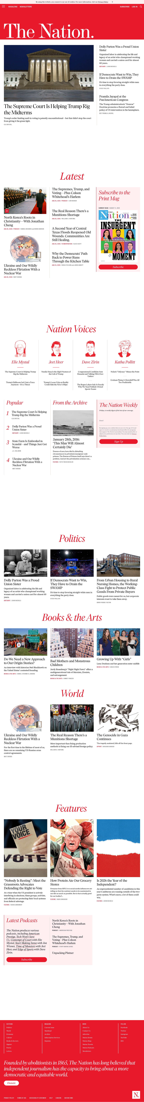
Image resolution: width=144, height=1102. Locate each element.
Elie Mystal (8, 125)
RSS (122, 1041)
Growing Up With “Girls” (114, 659)
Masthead (48, 1031)
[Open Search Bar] (141, 7)
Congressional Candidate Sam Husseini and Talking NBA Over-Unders (90, 374)
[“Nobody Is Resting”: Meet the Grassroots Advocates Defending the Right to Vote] (25, 848)
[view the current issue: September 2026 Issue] (118, 236)
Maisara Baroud (108, 747)
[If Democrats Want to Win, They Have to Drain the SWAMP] (72, 563)
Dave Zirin (90, 362)
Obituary (102, 66)
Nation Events (87, 1038)
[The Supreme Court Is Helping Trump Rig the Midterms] (49, 73)
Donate (11, 1083)
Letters (9, 1051)
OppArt (99, 747)
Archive (47, 1034)
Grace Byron (114, 667)
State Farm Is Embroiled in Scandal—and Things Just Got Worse (29, 444)
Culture (9, 1038)
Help (51, 1098)
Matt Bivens (18, 277)
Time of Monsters (25, 946)
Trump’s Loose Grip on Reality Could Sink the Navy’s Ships (56, 383)
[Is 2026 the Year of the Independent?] (118, 848)
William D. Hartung (68, 219)
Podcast (16, 229)
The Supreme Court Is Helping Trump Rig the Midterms (47, 109)
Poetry (8, 1048)
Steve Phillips (104, 88)
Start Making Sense (26, 943)
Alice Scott (77, 244)
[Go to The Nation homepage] (49, 31)
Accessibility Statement (37, 1098)
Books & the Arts (72, 617)
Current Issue (49, 1027)
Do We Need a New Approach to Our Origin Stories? (24, 661)
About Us (86, 1027)
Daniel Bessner (26, 229)
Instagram (124, 1034)
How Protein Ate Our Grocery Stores (71, 882)
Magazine (12, 6)
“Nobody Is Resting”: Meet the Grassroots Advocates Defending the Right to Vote (25, 884)
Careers (58, 1098)
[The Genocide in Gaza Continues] (118, 718)
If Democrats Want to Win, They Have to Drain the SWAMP (119, 76)
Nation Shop (87, 1041)
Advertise (86, 1034)
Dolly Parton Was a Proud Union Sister (119, 48)
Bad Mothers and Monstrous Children (70, 663)
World (72, 693)
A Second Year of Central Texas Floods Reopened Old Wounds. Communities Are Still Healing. (71, 234)
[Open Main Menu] (3, 6)
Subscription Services (52, 1038)
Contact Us (86, 1031)
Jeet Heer (56, 362)
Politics (72, 538)
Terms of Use (21, 1098)
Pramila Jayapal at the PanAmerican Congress (113, 98)
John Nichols (111, 66)
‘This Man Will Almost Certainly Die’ (68, 445)
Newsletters (26, 6)
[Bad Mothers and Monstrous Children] (72, 643)
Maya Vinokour (62, 899)
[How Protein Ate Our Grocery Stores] (72, 848)
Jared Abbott (78, 265)
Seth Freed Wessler (66, 462)
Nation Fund (68, 1098)
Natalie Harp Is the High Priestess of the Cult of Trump (56, 373)
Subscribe (125, 6)
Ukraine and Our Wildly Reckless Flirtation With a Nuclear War (22, 269)
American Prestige (65, 930)
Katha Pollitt (125, 362)
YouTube (124, 1038)
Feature (55, 462)
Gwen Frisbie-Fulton (104, 603)
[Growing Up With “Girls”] (118, 642)
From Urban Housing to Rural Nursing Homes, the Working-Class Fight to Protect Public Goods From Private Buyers (117, 586)
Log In (135, 6)
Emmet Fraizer (69, 678)
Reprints (48, 1041)
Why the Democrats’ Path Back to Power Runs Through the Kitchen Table (70, 257)
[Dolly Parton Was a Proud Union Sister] (25, 563)
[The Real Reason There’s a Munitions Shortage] (72, 718)
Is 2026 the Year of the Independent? (112, 882)
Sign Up (118, 441)
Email (101, 421)
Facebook (124, 1027)
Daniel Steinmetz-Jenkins (26, 674)
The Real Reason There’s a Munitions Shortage (70, 213)
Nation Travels (88, 1044)
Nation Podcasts (88, 1048)
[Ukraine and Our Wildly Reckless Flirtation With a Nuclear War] (25, 248)
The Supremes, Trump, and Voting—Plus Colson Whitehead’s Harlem (71, 193)
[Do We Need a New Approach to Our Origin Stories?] (25, 642)
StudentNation (67, 244)
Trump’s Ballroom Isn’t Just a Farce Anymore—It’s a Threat (20, 383)
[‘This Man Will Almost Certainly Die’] (73, 423)
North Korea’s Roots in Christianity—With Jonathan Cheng (24, 221)
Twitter (123, 1031)
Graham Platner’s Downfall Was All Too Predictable (124, 381)
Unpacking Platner (63, 953)
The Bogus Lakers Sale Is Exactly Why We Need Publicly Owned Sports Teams (90, 386)
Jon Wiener (73, 201)
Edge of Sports (26, 949)
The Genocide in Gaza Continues (112, 737)
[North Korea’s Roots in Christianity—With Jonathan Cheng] (25, 200)
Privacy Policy (103, 2)
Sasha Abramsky (16, 905)
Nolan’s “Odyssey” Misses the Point (125, 372)
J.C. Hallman (16, 451)
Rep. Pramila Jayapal (106, 113)
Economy (9, 1034)
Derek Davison (39, 229)
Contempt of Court (21, 939)
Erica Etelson (66, 265)
